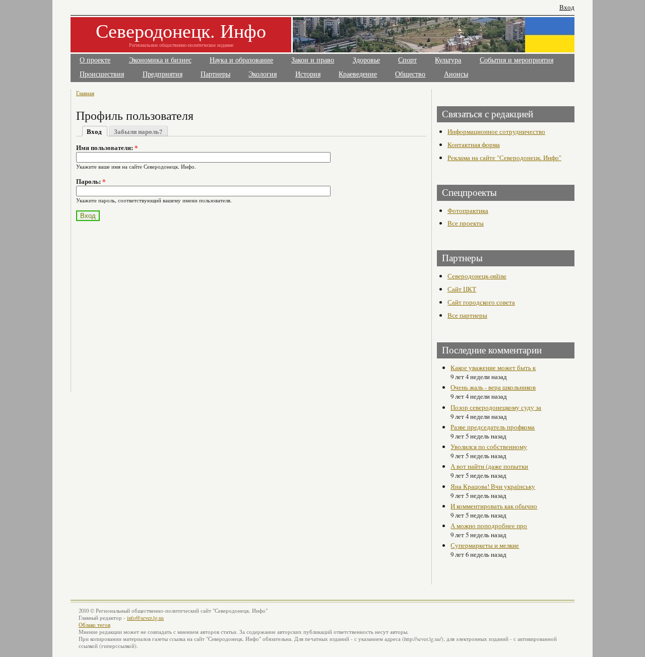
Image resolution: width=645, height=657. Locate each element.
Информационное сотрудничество (496, 131)
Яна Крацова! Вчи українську (492, 486)
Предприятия (162, 74)
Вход (566, 7)
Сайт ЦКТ (461, 289)
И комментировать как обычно (493, 505)
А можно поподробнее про (488, 525)
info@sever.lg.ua (145, 617)
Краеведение (358, 74)
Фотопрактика (467, 210)
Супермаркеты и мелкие (484, 545)
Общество (410, 74)
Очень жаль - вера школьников (493, 387)
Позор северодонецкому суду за (495, 407)
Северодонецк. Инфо (181, 30)
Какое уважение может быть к (493, 367)
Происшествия (102, 74)
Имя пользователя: (107, 147)
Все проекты (465, 223)
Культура (448, 60)
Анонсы (456, 74)
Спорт (407, 60)
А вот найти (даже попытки (489, 466)
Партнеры (215, 74)
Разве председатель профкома (492, 426)
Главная (85, 93)
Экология (262, 74)
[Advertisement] (164, 300)
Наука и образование (241, 60)
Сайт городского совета (481, 302)
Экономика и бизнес (160, 60)
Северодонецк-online (476, 275)
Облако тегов (94, 624)
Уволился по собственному (488, 446)
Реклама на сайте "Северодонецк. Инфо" (504, 157)
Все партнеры (467, 315)
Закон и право (312, 60)
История (307, 74)
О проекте (95, 60)
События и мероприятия (516, 60)
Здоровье (366, 60)
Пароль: (90, 181)
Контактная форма (473, 144)
